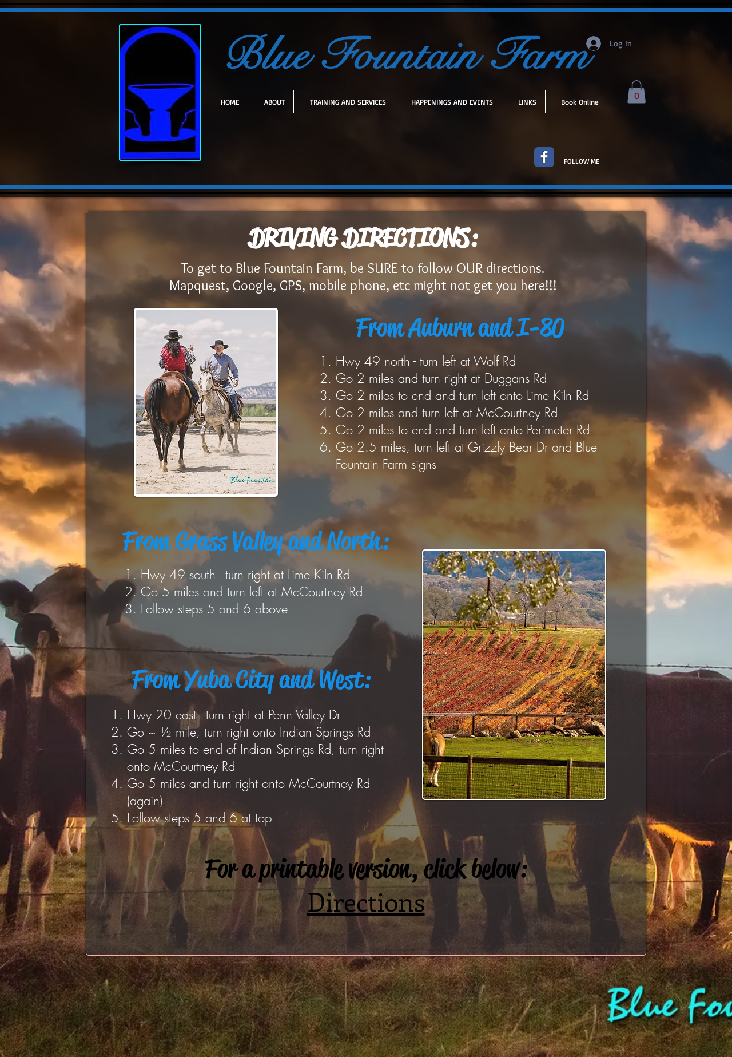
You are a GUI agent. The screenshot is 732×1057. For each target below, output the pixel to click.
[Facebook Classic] (544, 157)
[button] (636, 92)
